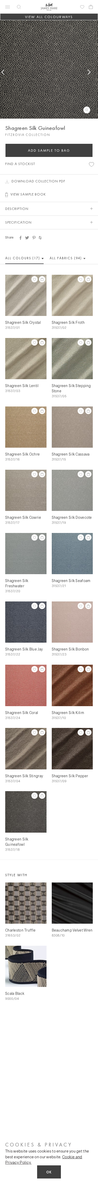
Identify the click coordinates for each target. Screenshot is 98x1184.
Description (16, 208)
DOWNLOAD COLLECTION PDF (38, 181)
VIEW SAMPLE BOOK (28, 194)
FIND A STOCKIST (20, 163)
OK (49, 1172)
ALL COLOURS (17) (23, 258)
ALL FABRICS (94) (66, 258)
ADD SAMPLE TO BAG (49, 150)
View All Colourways (49, 16)
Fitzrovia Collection (27, 135)
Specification (18, 222)
